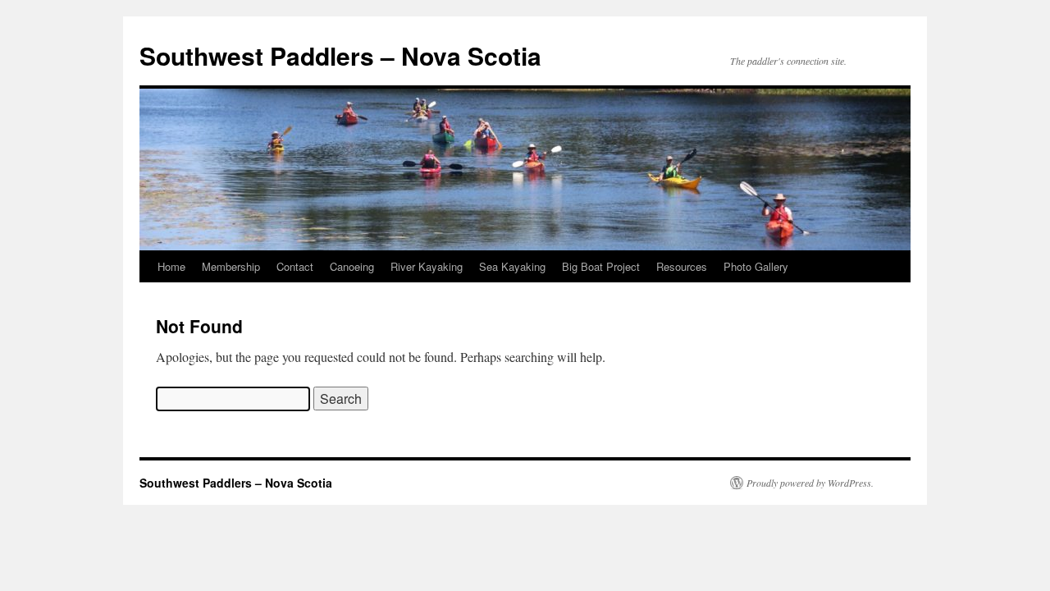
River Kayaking (426, 266)
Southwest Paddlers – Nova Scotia (340, 55)
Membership (231, 266)
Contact (294, 266)
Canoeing (352, 266)
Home (171, 266)
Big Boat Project (601, 266)
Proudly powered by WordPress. (810, 482)
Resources (681, 266)
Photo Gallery (756, 266)
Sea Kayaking (512, 266)
